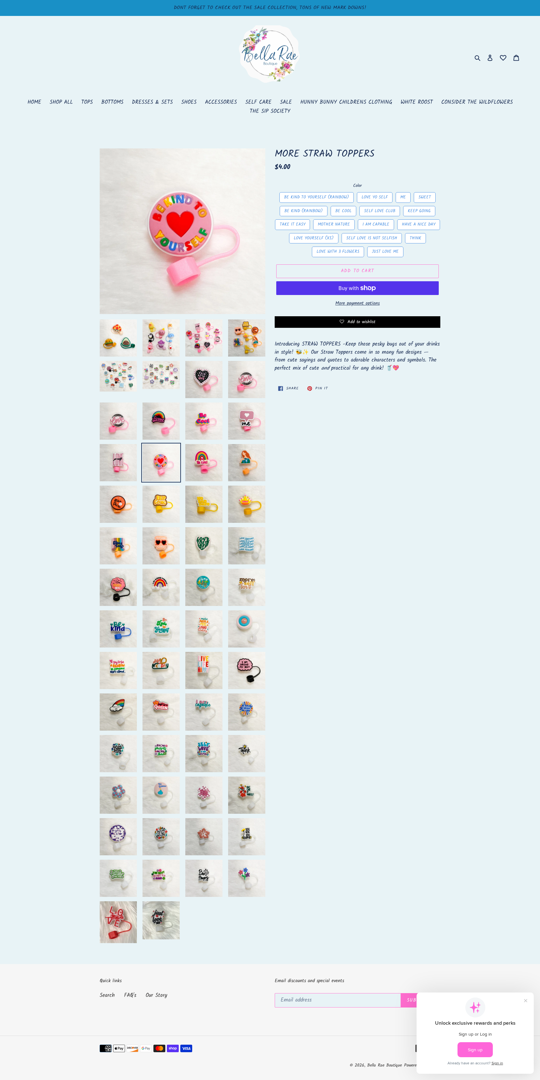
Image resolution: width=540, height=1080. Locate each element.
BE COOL (343, 210)
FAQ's (130, 995)
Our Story (156, 995)
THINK (415, 237)
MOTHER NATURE (334, 223)
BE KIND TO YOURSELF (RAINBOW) (317, 196)
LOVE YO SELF (375, 196)
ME (403, 196)
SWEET (424, 196)
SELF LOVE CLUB (380, 210)
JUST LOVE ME (385, 251)
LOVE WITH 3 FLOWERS (338, 251)
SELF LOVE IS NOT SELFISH (372, 237)
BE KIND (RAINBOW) (303, 210)
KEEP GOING (419, 210)
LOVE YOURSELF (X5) (313, 237)
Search (107, 995)
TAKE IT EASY (292, 223)
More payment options (357, 303)
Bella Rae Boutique (384, 1065)
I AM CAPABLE (376, 223)
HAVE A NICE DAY (419, 223)
